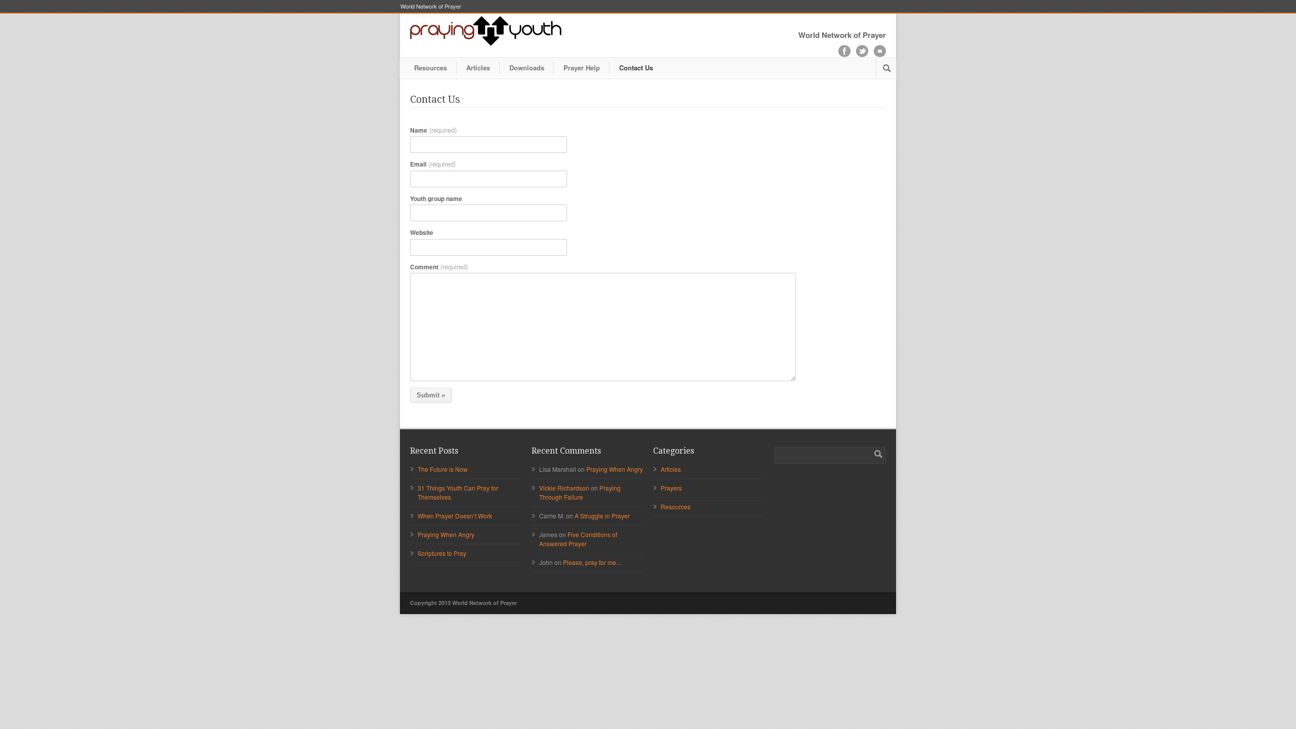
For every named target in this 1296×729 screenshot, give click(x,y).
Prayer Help (581, 67)
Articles (478, 67)
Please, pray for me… (592, 562)
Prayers (671, 487)
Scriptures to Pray (442, 553)
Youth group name (436, 198)
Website (421, 232)
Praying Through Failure (580, 492)
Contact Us (636, 67)
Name (433, 130)
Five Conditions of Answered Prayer (578, 539)
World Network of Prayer (430, 6)
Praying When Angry (446, 534)
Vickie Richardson (564, 487)
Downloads (526, 67)
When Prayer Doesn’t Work (455, 515)
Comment (439, 266)
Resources (430, 67)
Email (433, 164)
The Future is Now (443, 469)
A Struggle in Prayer (602, 515)
